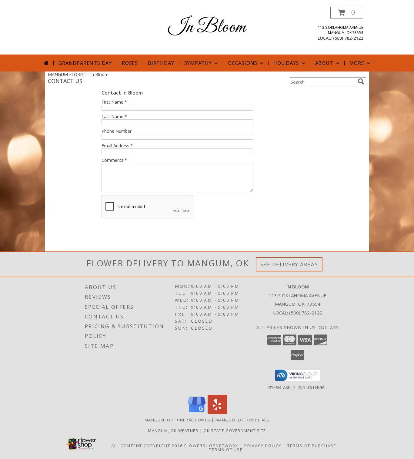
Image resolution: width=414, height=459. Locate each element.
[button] (346, 12)
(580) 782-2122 (348, 38)
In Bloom (207, 27)
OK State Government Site (235, 430)
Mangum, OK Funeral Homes (177, 420)
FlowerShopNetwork (211, 445)
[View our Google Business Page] (196, 412)
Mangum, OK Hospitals (242, 420)
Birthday (161, 63)
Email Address (117, 145)
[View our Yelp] (217, 412)
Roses (130, 63)
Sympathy (198, 63)
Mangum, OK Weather (173, 430)
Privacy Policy (263, 445)
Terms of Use (226, 449)
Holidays (286, 63)
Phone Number (117, 131)
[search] (361, 81)
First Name (114, 102)
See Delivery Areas (289, 264)
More (356, 63)
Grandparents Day (85, 63)
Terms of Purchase (311, 445)
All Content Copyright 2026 (147, 445)
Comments (114, 160)
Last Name (114, 116)
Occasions (242, 63)
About (324, 63)
